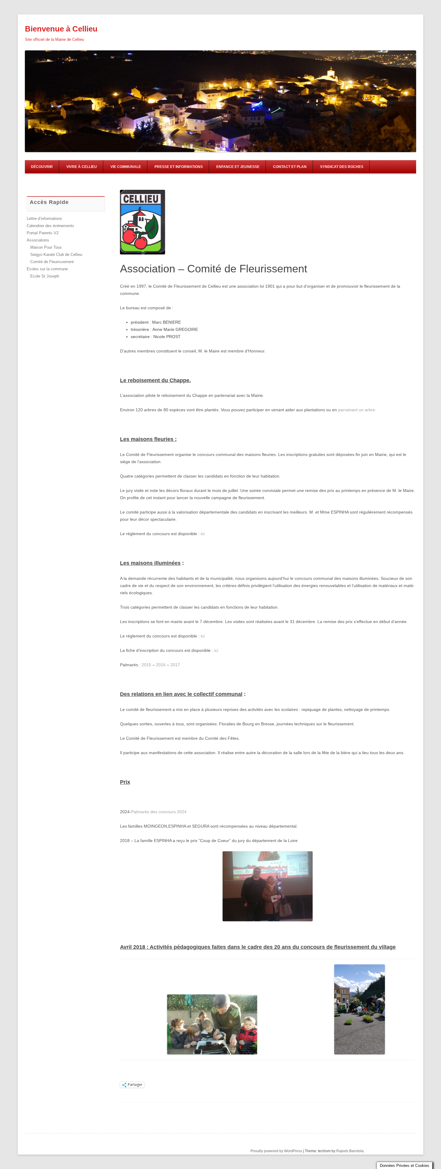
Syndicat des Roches (341, 167)
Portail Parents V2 (42, 233)
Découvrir (42, 167)
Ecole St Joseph (44, 276)
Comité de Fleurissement (52, 261)
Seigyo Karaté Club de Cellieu (56, 254)
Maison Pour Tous (46, 247)
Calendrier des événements (50, 225)
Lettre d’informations (44, 218)
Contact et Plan (290, 167)
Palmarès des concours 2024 (159, 811)
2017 (175, 664)
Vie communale (125, 167)
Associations (38, 240)
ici (203, 533)
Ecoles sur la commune (47, 269)
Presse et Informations (178, 167)
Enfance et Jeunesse (238, 167)
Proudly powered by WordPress (276, 1151)
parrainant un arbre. (357, 409)
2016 (161, 664)
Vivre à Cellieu (81, 167)
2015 (146, 664)
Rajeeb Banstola (350, 1151)
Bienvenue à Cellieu (61, 28)
